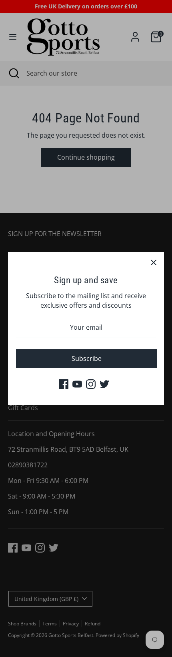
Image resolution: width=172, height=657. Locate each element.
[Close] (153, 262)
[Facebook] (63, 384)
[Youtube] (77, 384)
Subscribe (87, 358)
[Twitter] (104, 384)
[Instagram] (91, 384)
